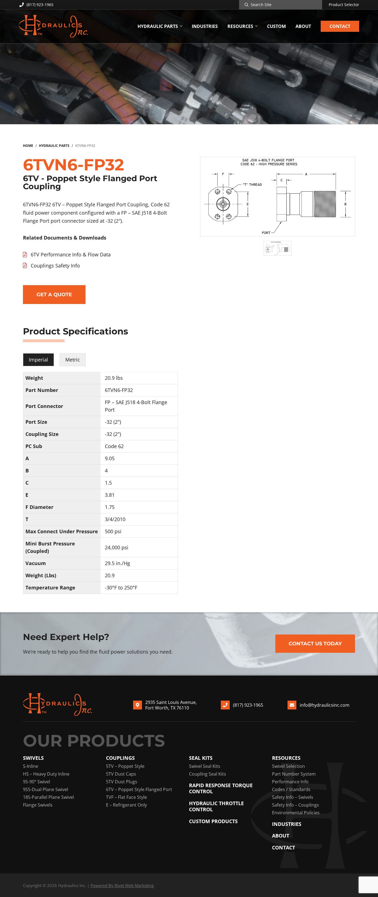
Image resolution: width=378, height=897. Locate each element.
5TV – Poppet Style (125, 766)
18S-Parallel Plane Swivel (48, 797)
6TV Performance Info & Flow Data (71, 254)
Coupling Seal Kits (207, 774)
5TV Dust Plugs (121, 781)
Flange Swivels (38, 805)
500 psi (113, 531)
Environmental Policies (296, 812)
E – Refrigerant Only (126, 805)
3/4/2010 (115, 519)
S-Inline (30, 766)
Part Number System (294, 774)
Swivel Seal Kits (204, 766)
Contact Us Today (315, 644)
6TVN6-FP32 (119, 390)
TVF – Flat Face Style (126, 797)
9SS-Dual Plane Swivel (45, 789)
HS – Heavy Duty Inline (46, 774)
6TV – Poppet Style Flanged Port (139, 789)
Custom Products (213, 821)
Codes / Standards (291, 789)
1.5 (108, 482)
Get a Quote (54, 295)
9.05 (110, 458)
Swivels (33, 758)
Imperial (38, 359)
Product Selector (344, 4)
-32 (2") (113, 421)
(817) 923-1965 (40, 4)
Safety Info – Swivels (292, 797)
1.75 (110, 507)
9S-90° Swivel (36, 781)
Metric (72, 359)
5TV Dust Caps (121, 774)
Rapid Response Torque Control (221, 788)
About (280, 836)
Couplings (120, 758)
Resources (286, 758)
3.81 (110, 495)
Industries (286, 824)
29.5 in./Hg (117, 563)
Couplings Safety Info (55, 265)
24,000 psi (116, 547)
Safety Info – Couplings (295, 805)
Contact (283, 847)
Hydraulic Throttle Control (216, 806)
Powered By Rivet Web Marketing (122, 885)
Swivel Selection (288, 766)
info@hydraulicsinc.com (324, 705)
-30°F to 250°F (121, 587)
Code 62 (114, 446)
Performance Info (290, 781)
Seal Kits (201, 758)
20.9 (110, 575)
